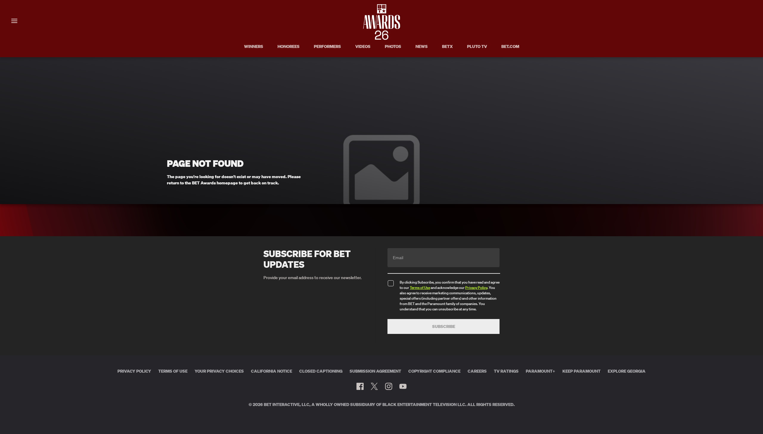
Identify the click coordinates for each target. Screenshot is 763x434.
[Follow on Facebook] (360, 386)
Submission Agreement (375, 371)
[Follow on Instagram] (388, 386)
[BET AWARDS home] (381, 42)
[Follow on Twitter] (374, 386)
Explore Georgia (627, 371)
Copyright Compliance (434, 371)
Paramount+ (540, 371)
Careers (477, 371)
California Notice (271, 371)
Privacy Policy (476, 287)
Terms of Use (420, 287)
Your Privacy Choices (219, 371)
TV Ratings (506, 371)
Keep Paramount (581, 371)
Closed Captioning (320, 371)
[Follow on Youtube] (403, 386)
